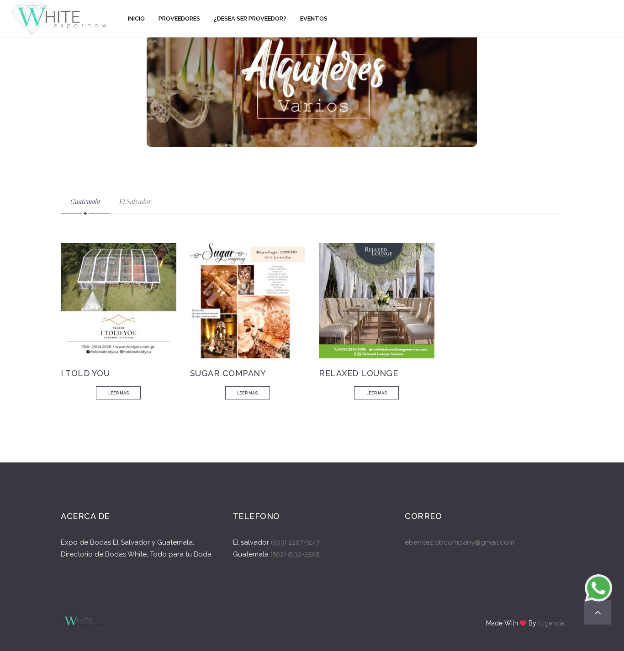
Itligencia (551, 623)
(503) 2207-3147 (295, 542)
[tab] (85, 201)
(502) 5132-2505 (294, 554)
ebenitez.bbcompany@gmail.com (459, 542)
